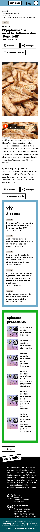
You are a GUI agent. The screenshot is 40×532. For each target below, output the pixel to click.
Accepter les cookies (25, 528)
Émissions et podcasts (11, 13)
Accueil (5, 11)
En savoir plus (32, 525)
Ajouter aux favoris (15, 52)
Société (5, 22)
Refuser (8, 528)
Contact (17, 495)
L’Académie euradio (21, 499)
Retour (10, 449)
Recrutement (18, 497)
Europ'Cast (6, 15)
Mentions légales (20, 501)
